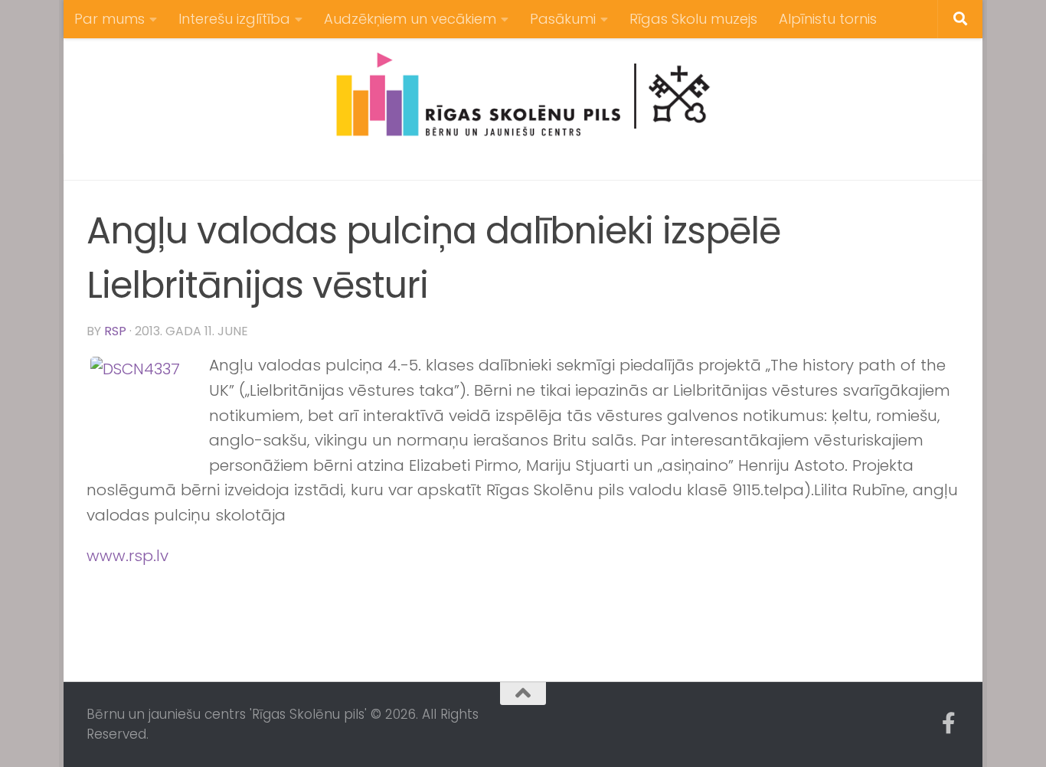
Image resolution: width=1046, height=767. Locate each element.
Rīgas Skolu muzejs (693, 18)
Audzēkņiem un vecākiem (410, 18)
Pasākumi (563, 18)
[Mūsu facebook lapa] (948, 723)
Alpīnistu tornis (828, 18)
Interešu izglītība (234, 18)
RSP (115, 331)
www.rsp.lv (127, 555)
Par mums (109, 18)
